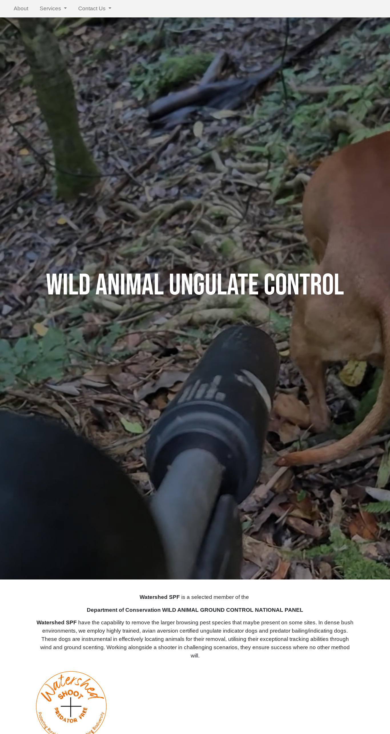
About (21, 8)
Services (51, 8)
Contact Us (92, 8)
